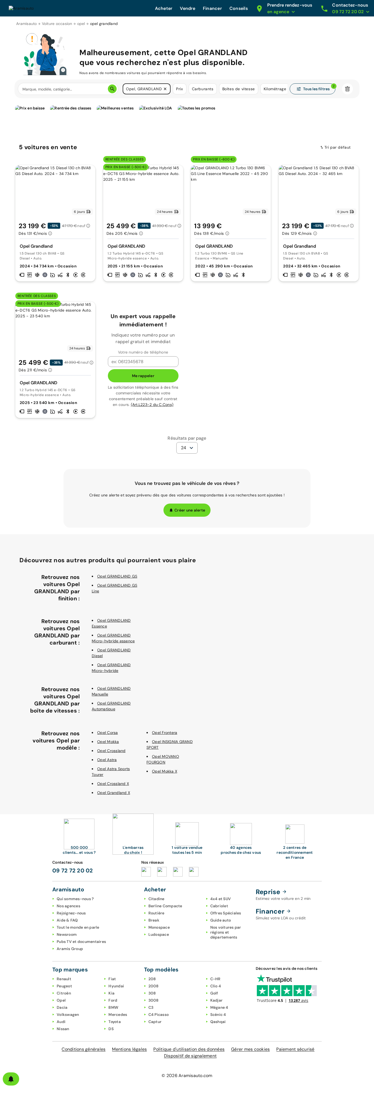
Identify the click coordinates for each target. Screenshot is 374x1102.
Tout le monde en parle (78, 927)
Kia (111, 993)
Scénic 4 (218, 1014)
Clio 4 (215, 986)
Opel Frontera (164, 732)
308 (152, 993)
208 (152, 978)
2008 (153, 986)
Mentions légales (129, 1049)
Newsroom (67, 934)
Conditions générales (83, 1049)
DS (111, 1028)
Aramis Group (70, 948)
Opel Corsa (107, 732)
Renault (64, 978)
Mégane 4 (219, 1007)
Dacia (62, 1007)
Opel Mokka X (164, 771)
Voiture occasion (57, 23)
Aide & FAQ (67, 920)
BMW (113, 1007)
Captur (155, 1021)
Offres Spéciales (225, 913)
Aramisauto (26, 23)
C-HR (215, 978)
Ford (112, 1000)
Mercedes (117, 1014)
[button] (165, 89)
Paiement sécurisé (295, 1049)
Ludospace (158, 934)
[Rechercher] (112, 88)
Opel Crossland (111, 750)
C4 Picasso (158, 1014)
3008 (153, 1000)
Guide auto (220, 920)
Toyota (114, 1021)
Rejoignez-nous (71, 913)
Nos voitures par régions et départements (225, 932)
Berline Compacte (165, 905)
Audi (61, 1021)
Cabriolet (219, 905)
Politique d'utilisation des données (189, 1049)
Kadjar (216, 1000)
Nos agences (68, 905)
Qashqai (218, 1021)
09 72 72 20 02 (72, 870)
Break (153, 920)
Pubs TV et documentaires (81, 941)
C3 (151, 1007)
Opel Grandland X (113, 792)
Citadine (156, 898)
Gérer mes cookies (250, 1049)
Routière (156, 913)
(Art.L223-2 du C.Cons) (152, 404)
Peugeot (64, 986)
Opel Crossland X (113, 783)
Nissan (63, 1028)
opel (81, 23)
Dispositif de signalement (190, 1056)
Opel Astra (107, 759)
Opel (61, 1000)
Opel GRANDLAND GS (117, 576)
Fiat (112, 978)
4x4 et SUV (220, 898)
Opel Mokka (108, 741)
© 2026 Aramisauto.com (187, 1075)
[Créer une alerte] (11, 1079)
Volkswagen (68, 1014)
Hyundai (116, 986)
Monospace (159, 927)
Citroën (64, 993)
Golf (214, 993)
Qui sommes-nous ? (75, 898)
